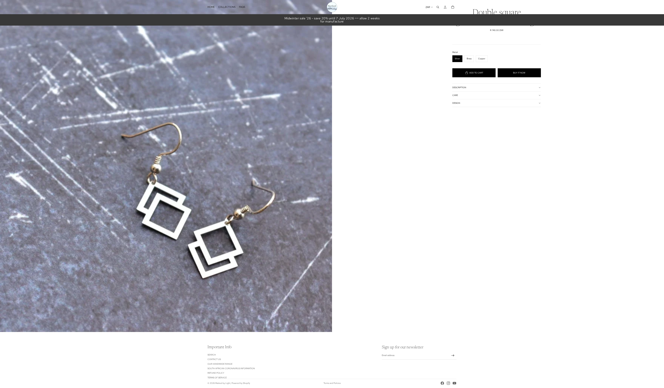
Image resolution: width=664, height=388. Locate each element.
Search (212, 354)
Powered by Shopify (241, 383)
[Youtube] (454, 383)
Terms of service (217, 377)
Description (459, 87)
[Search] (438, 7)
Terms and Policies (332, 383)
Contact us (214, 359)
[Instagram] (448, 383)
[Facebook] (442, 383)
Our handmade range (220, 364)
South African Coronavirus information (231, 368)
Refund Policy (216, 373)
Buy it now (519, 72)
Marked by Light (222, 383)
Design (456, 103)
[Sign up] (452, 355)
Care (455, 95)
